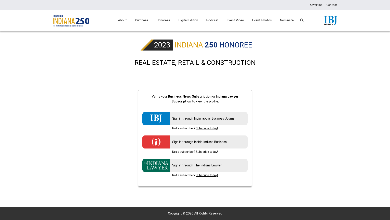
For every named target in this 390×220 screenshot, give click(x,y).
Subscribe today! (207, 128)
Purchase (141, 20)
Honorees (163, 20)
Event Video (235, 20)
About (122, 20)
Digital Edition (188, 20)
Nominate (287, 20)
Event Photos (262, 20)
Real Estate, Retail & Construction (195, 62)
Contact (331, 5)
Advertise (316, 5)
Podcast (212, 20)
